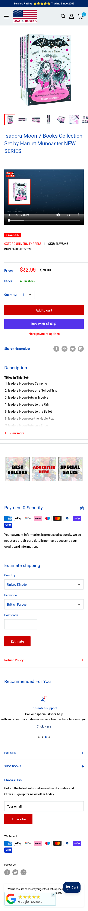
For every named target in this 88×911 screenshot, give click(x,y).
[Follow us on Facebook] (7, 872)
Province (10, 595)
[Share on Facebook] (56, 348)
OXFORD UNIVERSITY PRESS (22, 243)
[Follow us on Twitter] (15, 872)
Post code (11, 615)
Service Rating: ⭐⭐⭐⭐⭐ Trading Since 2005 (44, 3)
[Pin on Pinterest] (64, 348)
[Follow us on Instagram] (23, 872)
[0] (80, 16)
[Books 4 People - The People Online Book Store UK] (11, 904)
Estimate (17, 641)
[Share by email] (81, 348)
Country (9, 575)
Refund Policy (13, 660)
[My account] (71, 16)
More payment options (44, 334)
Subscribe (18, 819)
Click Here (44, 726)
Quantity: (10, 294)
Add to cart (44, 310)
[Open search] (63, 16)
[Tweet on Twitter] (73, 348)
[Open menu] (6, 16)
